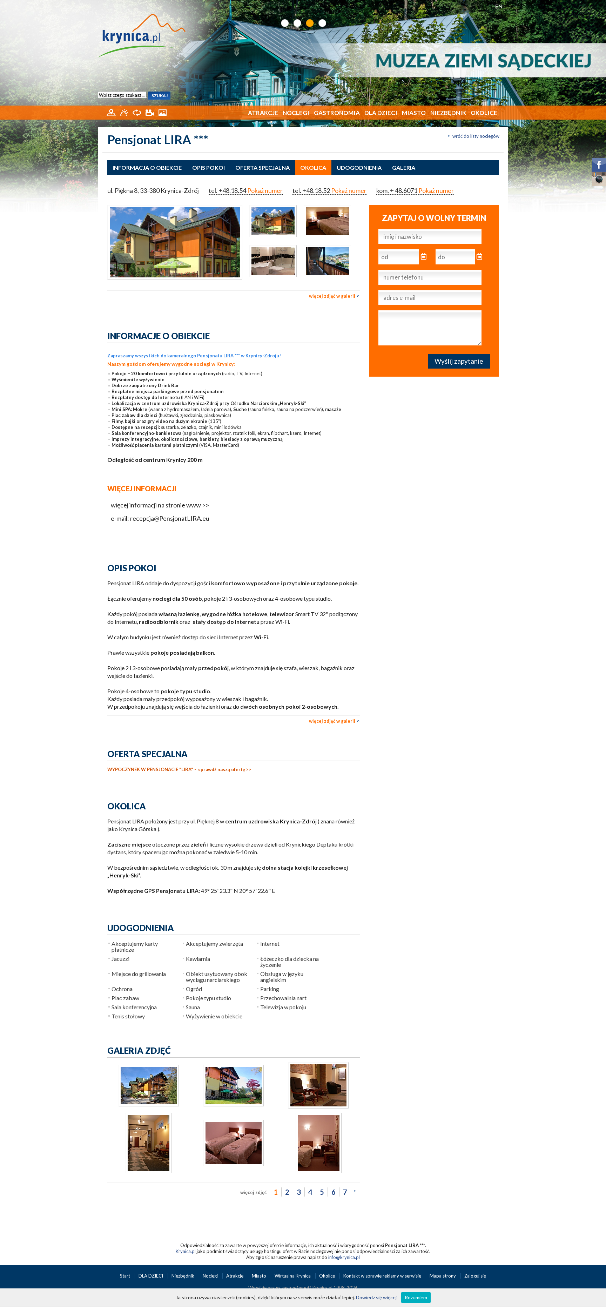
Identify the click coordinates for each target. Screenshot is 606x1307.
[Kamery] (150, 112)
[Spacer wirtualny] (137, 112)
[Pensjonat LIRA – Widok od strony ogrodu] (233, 1104)
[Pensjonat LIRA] (269, 239)
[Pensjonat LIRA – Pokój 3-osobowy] (233, 1164)
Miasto (414, 112)
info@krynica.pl (344, 1257)
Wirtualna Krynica (293, 1276)
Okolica (313, 167)
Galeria (403, 167)
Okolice (484, 112)
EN (499, 6)
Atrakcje (263, 112)
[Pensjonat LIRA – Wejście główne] (148, 1171)
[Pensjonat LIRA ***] (174, 242)
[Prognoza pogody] (124, 112)
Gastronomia (337, 112)
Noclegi (296, 112)
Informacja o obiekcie (147, 167)
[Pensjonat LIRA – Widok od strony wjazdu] (149, 1104)
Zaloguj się (475, 1276)
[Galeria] (163, 112)
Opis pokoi (208, 167)
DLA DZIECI (380, 112)
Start (125, 1276)
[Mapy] (112, 112)
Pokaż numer (265, 190)
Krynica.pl (186, 1251)
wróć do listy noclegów (475, 136)
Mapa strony (443, 1276)
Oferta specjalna (262, 167)
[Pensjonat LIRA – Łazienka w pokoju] (269, 279)
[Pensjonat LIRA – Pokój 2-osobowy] (324, 239)
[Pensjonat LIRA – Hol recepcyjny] (318, 1107)
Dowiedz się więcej (376, 1297)
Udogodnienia (359, 167)
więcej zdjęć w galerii (332, 296)
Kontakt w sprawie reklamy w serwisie (382, 1276)
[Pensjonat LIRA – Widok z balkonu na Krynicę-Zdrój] (324, 279)
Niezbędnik (448, 112)
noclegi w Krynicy (214, 364)
